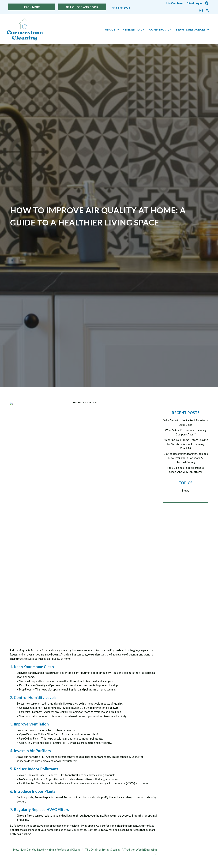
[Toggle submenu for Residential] (144, 29)
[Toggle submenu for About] (118, 29)
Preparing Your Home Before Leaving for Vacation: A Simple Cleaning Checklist (185, 444)
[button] (207, 10)
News (185, 490)
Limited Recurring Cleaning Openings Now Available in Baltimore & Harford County (186, 458)
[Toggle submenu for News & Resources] (208, 29)
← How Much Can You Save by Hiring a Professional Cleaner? (46, 849)
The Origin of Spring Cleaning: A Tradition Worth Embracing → (121, 851)
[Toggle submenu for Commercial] (171, 29)
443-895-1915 (121, 7)
